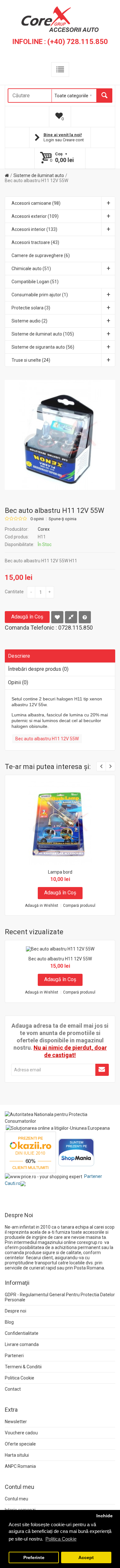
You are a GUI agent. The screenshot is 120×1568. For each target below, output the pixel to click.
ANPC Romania (20, 1466)
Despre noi (15, 1310)
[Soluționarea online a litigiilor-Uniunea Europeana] (58, 1127)
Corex (44, 529)
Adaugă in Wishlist (41, 905)
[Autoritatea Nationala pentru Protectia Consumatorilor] (60, 1117)
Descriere (19, 656)
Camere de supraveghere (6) (41, 255)
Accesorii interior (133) (34, 229)
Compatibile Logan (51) (35, 281)
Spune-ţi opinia (62, 519)
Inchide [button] (104, 1515)
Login (49, 139)
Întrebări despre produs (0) (38, 669)
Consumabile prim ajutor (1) (40, 294)
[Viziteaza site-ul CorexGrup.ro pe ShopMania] (76, 1152)
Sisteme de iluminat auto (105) (43, 334)
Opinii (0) (18, 682)
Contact (13, 1389)
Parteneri (14, 1355)
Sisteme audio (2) (29, 320)
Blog (9, 1322)
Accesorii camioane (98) (36, 203)
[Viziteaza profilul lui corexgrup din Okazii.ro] (30, 1152)
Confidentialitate (21, 1333)
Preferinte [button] (33, 1557)
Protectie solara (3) (31, 307)
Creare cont (73, 139)
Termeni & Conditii (23, 1366)
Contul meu (16, 1498)
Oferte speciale (20, 1443)
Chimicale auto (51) (31, 268)
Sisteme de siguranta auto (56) (43, 347)
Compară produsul (79, 905)
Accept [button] (86, 1557)
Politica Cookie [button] (60, 1539)
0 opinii (37, 519)
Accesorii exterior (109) (35, 216)
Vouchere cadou (21, 1432)
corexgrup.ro (89, 1242)
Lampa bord (60, 872)
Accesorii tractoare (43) (35, 242)
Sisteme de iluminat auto (38, 175)
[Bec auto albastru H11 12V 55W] (60, 435)
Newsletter (16, 1421)
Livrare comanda (22, 1344)
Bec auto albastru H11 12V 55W (36, 180)
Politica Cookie (19, 1377)
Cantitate (14, 591)
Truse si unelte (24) (31, 360)
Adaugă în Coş (27, 617)
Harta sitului (17, 1455)
